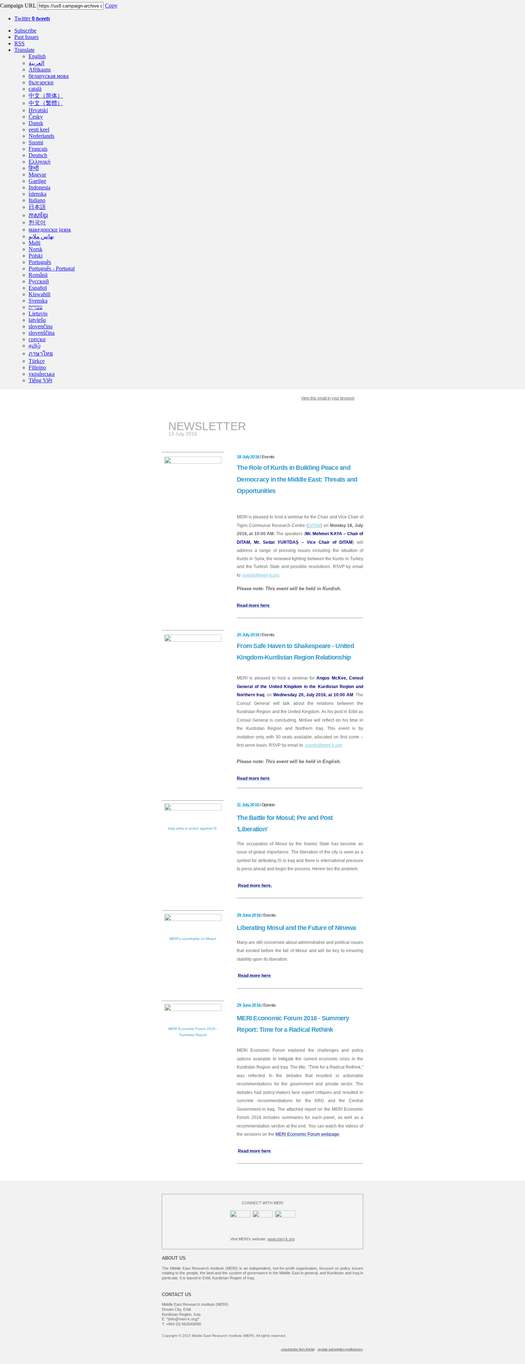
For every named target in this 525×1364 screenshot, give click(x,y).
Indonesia (39, 187)
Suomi (36, 142)
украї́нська (42, 374)
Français (38, 149)
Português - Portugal (52, 268)
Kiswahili (39, 294)
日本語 (37, 207)
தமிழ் (35, 346)
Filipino (37, 367)
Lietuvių (38, 313)
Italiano (37, 200)
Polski (35, 256)
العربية (36, 63)
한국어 (37, 222)
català (35, 89)
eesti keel (39, 129)
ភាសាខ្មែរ (38, 215)
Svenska (38, 301)
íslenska (37, 194)
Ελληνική (39, 162)
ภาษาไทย (41, 353)
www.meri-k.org (281, 1239)
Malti (34, 243)
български (41, 82)
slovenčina (40, 326)
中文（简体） (46, 96)
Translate (24, 50)
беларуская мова (49, 76)
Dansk (36, 123)
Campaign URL (18, 6)
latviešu (37, 320)
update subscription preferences (340, 1349)
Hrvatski (38, 110)
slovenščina (42, 333)
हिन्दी (34, 168)
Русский (39, 281)
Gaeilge (37, 181)
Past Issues (26, 37)
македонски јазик (50, 229)
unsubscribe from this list (298, 1349)
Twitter (32, 18)
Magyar (37, 174)
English (37, 56)
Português (40, 262)
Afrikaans (40, 69)
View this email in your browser (328, 398)
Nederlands (41, 136)
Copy (111, 6)
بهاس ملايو (41, 236)
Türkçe (37, 361)
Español (38, 288)
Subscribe (25, 31)
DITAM (314, 525)
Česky (36, 117)
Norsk (35, 249)
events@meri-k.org (260, 575)
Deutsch (38, 155)
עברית (35, 307)
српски (37, 339)
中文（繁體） (46, 103)
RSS (19, 43)
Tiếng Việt (40, 380)
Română (38, 275)
